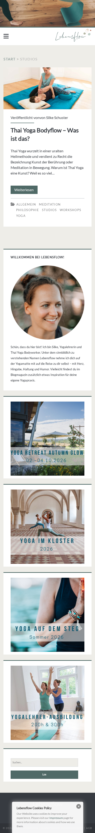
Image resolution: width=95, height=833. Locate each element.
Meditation (50, 204)
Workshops (70, 210)
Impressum (56, 818)
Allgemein (26, 204)
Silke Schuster (57, 117)
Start (9, 59)
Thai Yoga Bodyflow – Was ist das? (47, 88)
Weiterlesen (26, 190)
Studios (49, 210)
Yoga (21, 216)
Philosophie (27, 210)
